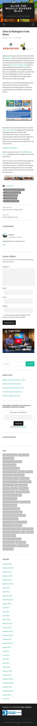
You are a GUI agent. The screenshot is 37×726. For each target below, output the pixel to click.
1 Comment (18, 38)
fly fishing (29, 471)
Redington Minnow (10, 198)
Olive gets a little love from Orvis (13, 388)
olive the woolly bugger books (12, 525)
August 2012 (7, 603)
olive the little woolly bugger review (14, 515)
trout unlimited (23, 545)
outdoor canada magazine (11, 532)
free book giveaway (21, 485)
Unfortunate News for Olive (12, 384)
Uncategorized (10, 186)
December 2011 (8, 631)
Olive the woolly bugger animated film (15, 522)
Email (5, 297)
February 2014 (7, 576)
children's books (8, 458)
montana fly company (10, 498)
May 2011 (6, 659)
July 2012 (6, 607)
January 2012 (7, 627)
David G (11, 235)
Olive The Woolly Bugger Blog (18, 8)
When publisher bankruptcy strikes (14, 380)
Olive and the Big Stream (11, 502)
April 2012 (6, 615)
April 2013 (6, 592)
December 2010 (8, 679)
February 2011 (7, 671)
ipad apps (14, 488)
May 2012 (6, 611)
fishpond (21, 471)
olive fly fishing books (10, 505)
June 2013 (6, 588)
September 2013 (8, 584)
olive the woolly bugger (10, 519)
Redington (7, 58)
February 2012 (7, 623)
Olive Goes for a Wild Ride (11, 509)
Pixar (22, 532)
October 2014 (7, 572)
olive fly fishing (25, 502)
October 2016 (7, 564)
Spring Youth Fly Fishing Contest (13, 209)
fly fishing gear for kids (10, 482)
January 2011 (7, 675)
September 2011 (8, 643)
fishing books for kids (10, 471)
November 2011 (8, 635)
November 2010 (8, 683)
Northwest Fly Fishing (10, 130)
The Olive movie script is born (12, 392)
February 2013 (7, 596)
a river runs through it (10, 455)
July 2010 (6, 699)
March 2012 (7, 619)
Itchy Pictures (23, 488)
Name (5, 288)
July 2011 (6, 651)
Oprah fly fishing (27, 529)
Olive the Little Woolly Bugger (12, 512)
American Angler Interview (11, 396)
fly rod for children (10, 195)
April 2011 (6, 663)
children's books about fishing (14, 189)
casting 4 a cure (23, 455)
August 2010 (7, 695)
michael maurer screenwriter (12, 495)
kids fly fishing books (23, 492)
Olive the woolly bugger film (12, 529)
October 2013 (7, 580)
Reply (4, 245)
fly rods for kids (8, 485)
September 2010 (8, 691)
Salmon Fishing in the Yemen (12, 539)
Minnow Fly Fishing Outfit (18, 65)
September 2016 (8, 568)
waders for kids (8, 549)
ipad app (6, 488)
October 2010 (7, 687)
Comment (6, 267)
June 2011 (6, 655)
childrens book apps (9, 465)
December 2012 (8, 599)
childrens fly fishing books (11, 468)
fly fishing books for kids (12, 192)
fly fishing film (24, 478)
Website (5, 306)
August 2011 (7, 647)
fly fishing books (19, 475)
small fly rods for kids (11, 201)
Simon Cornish (20, 542)
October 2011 (7, 639)
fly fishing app (8, 475)
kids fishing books (9, 492)
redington (30, 532)
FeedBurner (23, 427)
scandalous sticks (9, 542)
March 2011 (7, 667)
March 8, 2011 (7, 38)
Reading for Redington (10, 148)
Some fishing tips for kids (10, 216)
